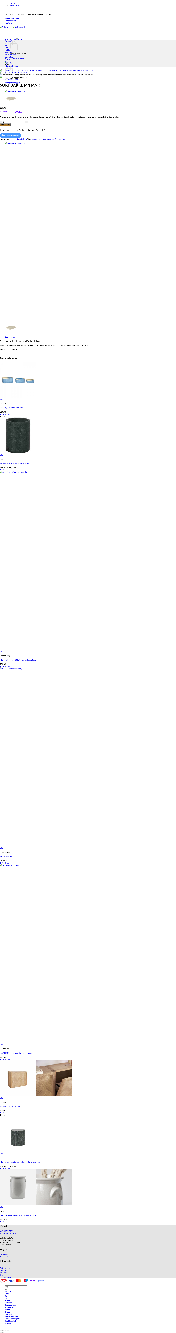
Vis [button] (1, 399)
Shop (7, 43)
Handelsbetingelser (13, 18)
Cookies (3, 1270)
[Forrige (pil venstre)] (1, 1332)
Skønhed (8, 52)
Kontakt (8, 23)
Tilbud (7, 61)
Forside (8, 41)
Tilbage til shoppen (17, 58)
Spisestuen (9, 57)
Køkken (8, 50)
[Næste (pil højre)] (3, 1332)
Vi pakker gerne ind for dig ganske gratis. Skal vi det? (23, 130)
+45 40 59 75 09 (6, 1231)
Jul (6, 45)
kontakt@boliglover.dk (9, 1233)
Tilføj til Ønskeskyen (12, 135)
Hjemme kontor (11, 1316)
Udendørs (9, 63)
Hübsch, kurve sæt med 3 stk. (12, 407)
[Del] (5, 1330)
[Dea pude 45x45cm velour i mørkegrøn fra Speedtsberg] (15, 91)
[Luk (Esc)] (8, 1330)
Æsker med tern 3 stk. (9, 856)
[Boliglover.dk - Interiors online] (12, 27)
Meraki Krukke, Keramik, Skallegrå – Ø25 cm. (18, 1215)
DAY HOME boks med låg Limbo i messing (17, 1053)
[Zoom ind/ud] (1, 1330)
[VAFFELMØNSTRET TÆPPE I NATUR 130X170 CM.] (11, 103)
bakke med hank (44, 139)
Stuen (7, 59)
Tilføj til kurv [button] (5, 414)
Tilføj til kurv (5, 125)
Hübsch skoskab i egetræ (10, 1106)
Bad (6, 48)
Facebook (4, 1256)
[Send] (6, 1289)
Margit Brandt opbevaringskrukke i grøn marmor (20, 1162)
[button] (13, 39)
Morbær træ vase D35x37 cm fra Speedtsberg (18, 660)
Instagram (4, 1254)
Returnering (5, 1268)
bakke (34, 139)
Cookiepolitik (10, 20)
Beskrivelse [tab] (10, 337)
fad (52, 139)
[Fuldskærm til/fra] (3, 1330)
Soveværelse (10, 54)
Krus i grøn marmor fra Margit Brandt (15, 463)
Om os (2, 1275)
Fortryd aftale (5, 1277)
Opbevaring (60, 139)
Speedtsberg (13, 79)
